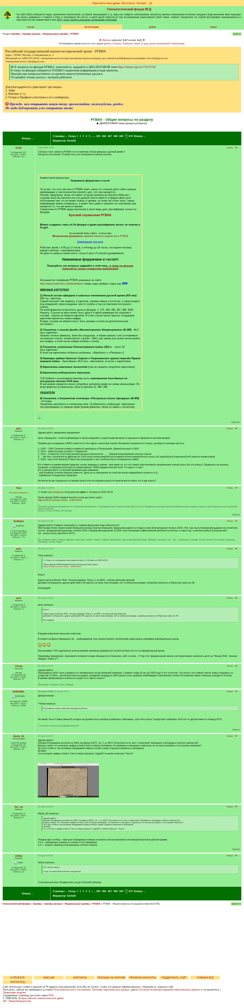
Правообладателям (20, 1001)
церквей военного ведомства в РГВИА (90, 236)
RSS (51, 995)
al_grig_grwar (148, 43)
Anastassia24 (163, 43)
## (236, 147)
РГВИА (75, 34)
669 (121, 136)
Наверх (230, 147)
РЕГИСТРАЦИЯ (91, 27)
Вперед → (27, 138)
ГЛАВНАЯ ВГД (205, 977)
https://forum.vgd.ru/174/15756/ (137, 67)
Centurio (116, 43)
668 (116, 136)
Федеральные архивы (55, 34)
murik (18, 147)
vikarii (137, 43)
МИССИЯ (48, 977)
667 (110, 136)
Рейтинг (106, 40)
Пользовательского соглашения (71, 989)
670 (131, 136)
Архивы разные (31, 34)
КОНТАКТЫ (80, 977)
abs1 (18, 428)
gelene (107, 43)
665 (98, 136)
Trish (18, 488)
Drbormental (178, 43)
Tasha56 (71, 140)
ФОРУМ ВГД (17, 982)
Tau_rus (18, 807)
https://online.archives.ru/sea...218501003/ (60, 500)
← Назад (70, 136)
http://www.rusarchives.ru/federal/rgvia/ (61, 283)
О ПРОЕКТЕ (17, 977)
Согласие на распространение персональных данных (169, 989)
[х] (150, 3)
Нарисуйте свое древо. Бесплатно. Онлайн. (119, 3)
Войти (152, 27)
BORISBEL (19, 691)
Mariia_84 (18, 736)
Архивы (15, 34)
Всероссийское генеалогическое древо (41, 998)
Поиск (213, 27)
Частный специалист (18, 493)
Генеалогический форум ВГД (129, 9)
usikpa (18, 856)
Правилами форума (14, 992)
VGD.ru (30, 27)
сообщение (57, 492)
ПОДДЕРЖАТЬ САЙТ (173, 977)
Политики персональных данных (110, 989)
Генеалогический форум (16, 903)
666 (104, 136)
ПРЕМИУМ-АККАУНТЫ (142, 977)
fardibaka (19, 521)
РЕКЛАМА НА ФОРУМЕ (111, 977)
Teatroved (127, 43)
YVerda (18, 666)
